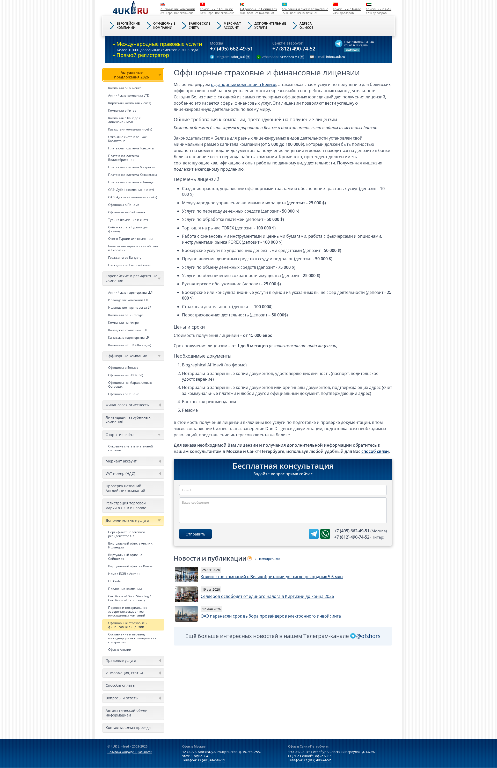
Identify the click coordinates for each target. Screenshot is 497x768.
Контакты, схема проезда (128, 727)
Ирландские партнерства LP (129, 307)
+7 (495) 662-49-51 (231, 49)
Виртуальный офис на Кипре (130, 566)
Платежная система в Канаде (131, 182)
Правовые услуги (121, 660)
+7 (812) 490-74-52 (293, 49)
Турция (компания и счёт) (128, 220)
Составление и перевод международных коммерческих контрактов (132, 638)
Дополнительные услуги (127, 520)
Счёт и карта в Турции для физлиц (128, 229)
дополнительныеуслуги (270, 25)
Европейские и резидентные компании (131, 278)
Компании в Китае (347, 9)
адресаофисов (306, 25)
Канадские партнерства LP (128, 337)
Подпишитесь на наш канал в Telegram (359, 43)
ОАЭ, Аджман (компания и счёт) (132, 197)
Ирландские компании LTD (129, 300)
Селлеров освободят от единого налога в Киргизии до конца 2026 (267, 596)
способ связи (375, 451)
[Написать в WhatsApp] (325, 534)
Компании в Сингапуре (126, 315)
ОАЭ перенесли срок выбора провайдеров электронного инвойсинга (271, 616)
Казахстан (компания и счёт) (130, 129)
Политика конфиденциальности (129, 752)
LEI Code (114, 581)
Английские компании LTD (128, 95)
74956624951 (289, 57)
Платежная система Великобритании (123, 158)
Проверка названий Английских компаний (125, 488)
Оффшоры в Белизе (123, 367)
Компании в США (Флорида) (129, 345)
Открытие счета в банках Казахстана (127, 139)
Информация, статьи (124, 672)
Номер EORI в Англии (124, 573)
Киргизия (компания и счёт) (129, 103)
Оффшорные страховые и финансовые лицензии (128, 625)
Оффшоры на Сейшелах (258, 9)
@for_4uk (238, 57)
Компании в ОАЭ (378, 9)
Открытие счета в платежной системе (130, 448)
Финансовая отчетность (127, 404)
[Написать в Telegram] (314, 534)
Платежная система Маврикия (132, 167)
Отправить (195, 534)
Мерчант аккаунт (121, 461)
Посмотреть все (269, 559)
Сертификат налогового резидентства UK (126, 534)
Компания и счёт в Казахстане (305, 9)
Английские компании (177, 9)
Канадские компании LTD (127, 330)
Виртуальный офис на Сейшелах (125, 557)
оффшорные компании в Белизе (243, 84)
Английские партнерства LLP (130, 292)
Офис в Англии (119, 649)
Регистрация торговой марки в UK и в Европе (126, 505)
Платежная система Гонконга (131, 148)
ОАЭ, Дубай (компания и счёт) (131, 189)
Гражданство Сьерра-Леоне (129, 265)
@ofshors (352, 50)
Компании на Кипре (123, 322)
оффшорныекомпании (164, 25)
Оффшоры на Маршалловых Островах (130, 384)
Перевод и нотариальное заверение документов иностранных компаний (127, 611)
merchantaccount (232, 25)
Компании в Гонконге (216, 9)
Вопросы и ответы (122, 697)
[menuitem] (133, 168)
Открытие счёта (120, 434)
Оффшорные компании (126, 355)
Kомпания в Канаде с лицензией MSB (124, 120)
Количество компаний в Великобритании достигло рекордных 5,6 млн (272, 576)
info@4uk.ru (335, 57)
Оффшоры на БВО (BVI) (125, 375)
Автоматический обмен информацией (127, 713)
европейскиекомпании (128, 25)
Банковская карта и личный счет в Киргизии (133, 248)
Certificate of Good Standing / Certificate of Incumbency (129, 598)
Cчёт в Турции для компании (130, 238)
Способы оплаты (120, 685)
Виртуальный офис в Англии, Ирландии (130, 545)
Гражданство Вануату (124, 257)
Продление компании (125, 588)
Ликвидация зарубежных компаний (128, 419)
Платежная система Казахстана (132, 174)
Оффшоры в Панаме (124, 204)
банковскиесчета (199, 25)
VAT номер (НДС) (120, 473)
